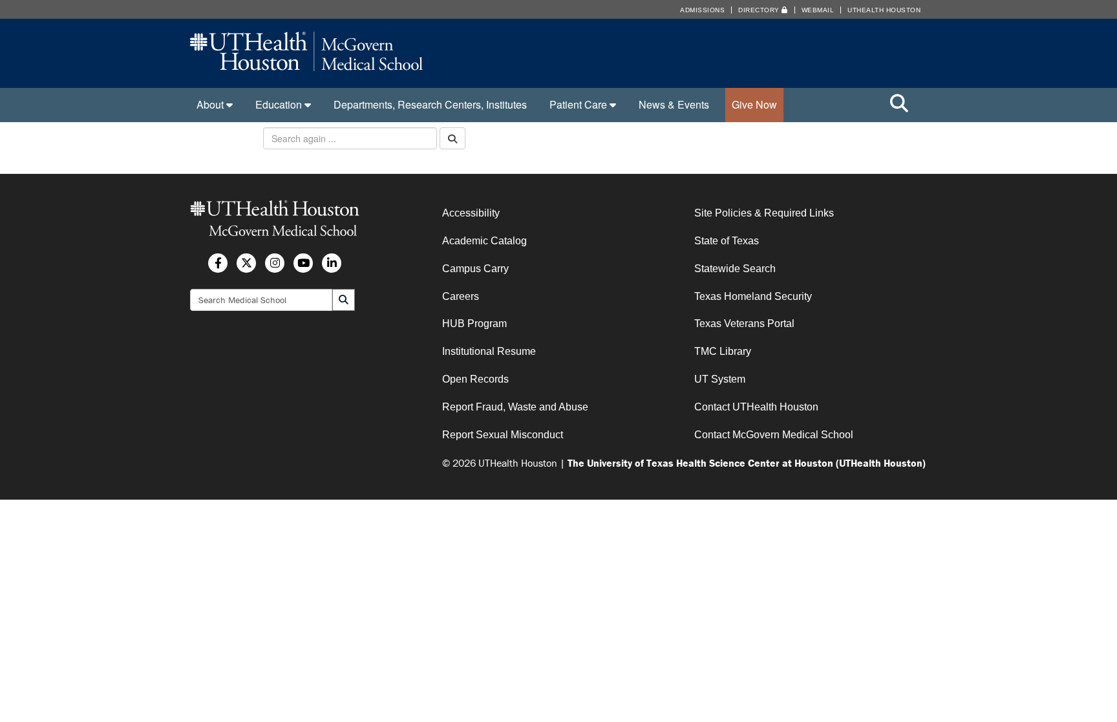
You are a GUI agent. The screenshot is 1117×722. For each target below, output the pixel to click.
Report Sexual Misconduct (502, 434)
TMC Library (722, 351)
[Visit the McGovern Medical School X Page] (246, 263)
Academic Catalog (484, 240)
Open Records (475, 379)
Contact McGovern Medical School (773, 434)
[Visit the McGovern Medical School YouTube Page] (303, 263)
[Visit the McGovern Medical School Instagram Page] (274, 263)
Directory (760, 10)
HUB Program (474, 323)
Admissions (702, 10)
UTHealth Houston (883, 10)
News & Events (674, 105)
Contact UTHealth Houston (756, 406)
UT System (719, 379)
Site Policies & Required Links (764, 212)
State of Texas (726, 240)
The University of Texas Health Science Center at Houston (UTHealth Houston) (747, 462)
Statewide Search (735, 268)
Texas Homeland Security (753, 296)
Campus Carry (475, 268)
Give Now (754, 105)
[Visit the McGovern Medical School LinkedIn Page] (331, 263)
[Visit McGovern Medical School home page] (306, 66)
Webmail (818, 10)
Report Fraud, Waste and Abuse (515, 406)
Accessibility (471, 212)
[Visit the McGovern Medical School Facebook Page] (218, 263)
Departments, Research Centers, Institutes (430, 105)
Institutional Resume (489, 351)
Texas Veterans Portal (744, 323)
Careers (460, 296)
